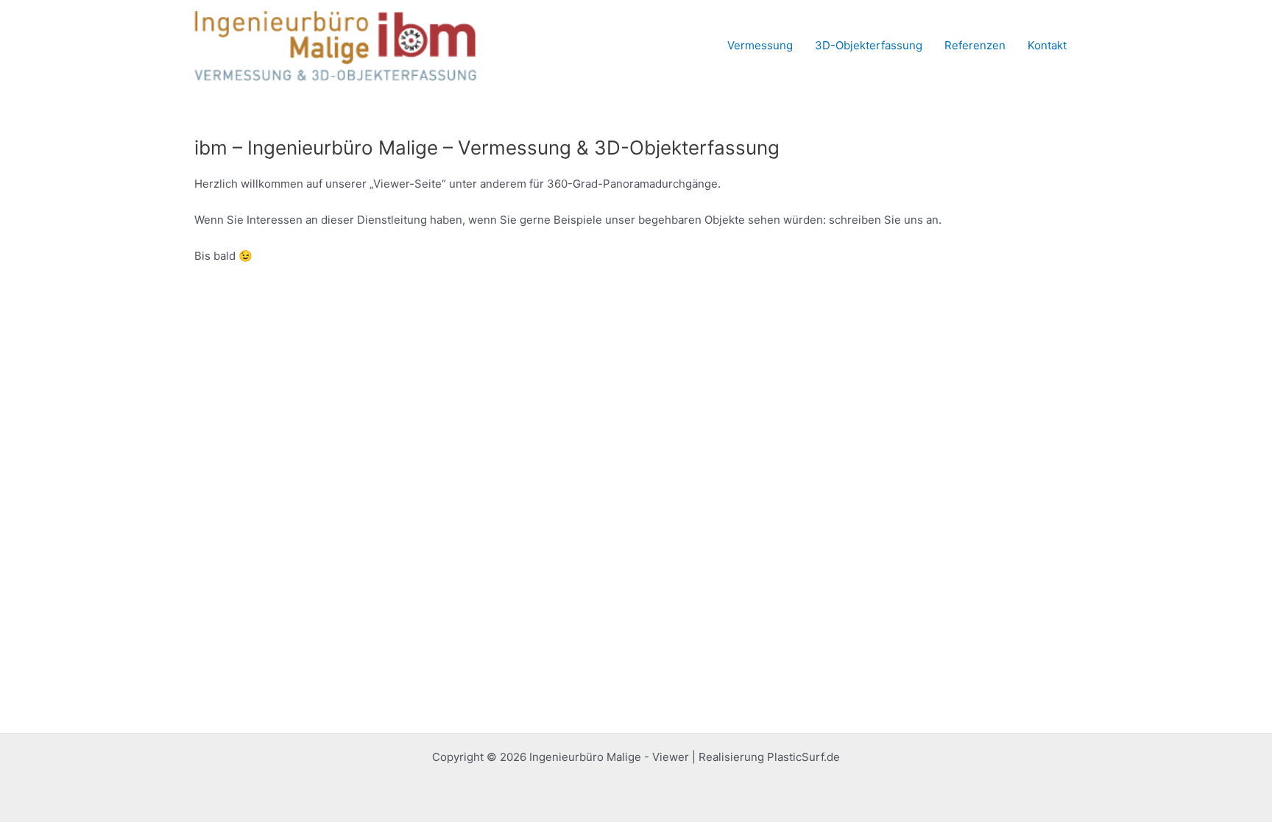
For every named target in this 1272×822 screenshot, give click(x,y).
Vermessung (760, 45)
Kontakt (1047, 45)
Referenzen (975, 45)
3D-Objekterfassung (868, 45)
